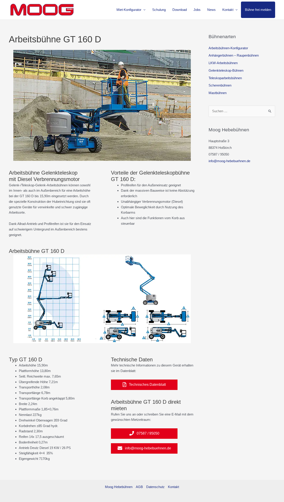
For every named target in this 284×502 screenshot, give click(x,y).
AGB (139, 487)
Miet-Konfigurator (128, 10)
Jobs (197, 10)
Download (179, 10)
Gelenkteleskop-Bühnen (226, 70)
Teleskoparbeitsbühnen (225, 78)
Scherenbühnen (220, 85)
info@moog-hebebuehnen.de (229, 161)
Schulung (159, 10)
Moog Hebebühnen (118, 487)
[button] (144, 385)
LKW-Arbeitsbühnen (223, 63)
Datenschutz (155, 487)
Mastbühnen (218, 93)
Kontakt (227, 10)
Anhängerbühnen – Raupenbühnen (234, 55)
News (211, 10)
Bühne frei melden (258, 10)
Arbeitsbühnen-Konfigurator (228, 48)
